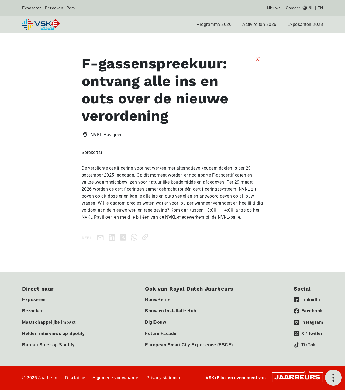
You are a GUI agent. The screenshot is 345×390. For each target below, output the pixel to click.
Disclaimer (76, 377)
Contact (293, 8)
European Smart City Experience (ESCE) (189, 345)
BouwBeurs (158, 299)
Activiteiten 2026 (259, 24)
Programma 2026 (214, 24)
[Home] (41, 24)
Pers (71, 8)
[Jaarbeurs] (297, 376)
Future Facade (161, 333)
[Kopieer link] (146, 237)
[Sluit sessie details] (257, 59)
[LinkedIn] (113, 237)
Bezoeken (54, 8)
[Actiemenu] (333, 378)
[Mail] (101, 237)
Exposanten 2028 (305, 24)
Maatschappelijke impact (49, 322)
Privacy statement (164, 377)
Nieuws (273, 8)
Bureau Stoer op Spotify (48, 345)
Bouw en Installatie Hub (170, 311)
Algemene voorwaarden (116, 377)
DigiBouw (155, 322)
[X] (124, 237)
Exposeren (32, 8)
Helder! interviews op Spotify (53, 333)
